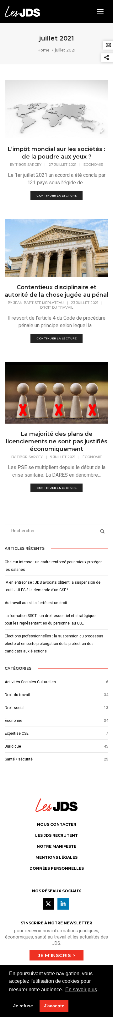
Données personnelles (57, 868)
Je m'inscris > (56, 955)
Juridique (13, 746)
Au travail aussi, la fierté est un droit (36, 603)
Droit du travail (56, 307)
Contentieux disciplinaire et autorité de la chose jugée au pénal (56, 291)
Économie (93, 164)
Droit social (14, 708)
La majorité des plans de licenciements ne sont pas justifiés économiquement (56, 441)
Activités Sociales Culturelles (30, 682)
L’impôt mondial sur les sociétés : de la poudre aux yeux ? (56, 153)
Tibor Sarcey (28, 164)
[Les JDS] (22, 11)
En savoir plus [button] (81, 989)
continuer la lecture (56, 195)
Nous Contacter (56, 824)
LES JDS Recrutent (56, 835)
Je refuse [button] (23, 1005)
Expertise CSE (17, 733)
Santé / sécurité (19, 759)
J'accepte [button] (54, 1005)
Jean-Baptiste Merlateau (38, 302)
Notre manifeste (56, 846)
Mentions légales (56, 857)
